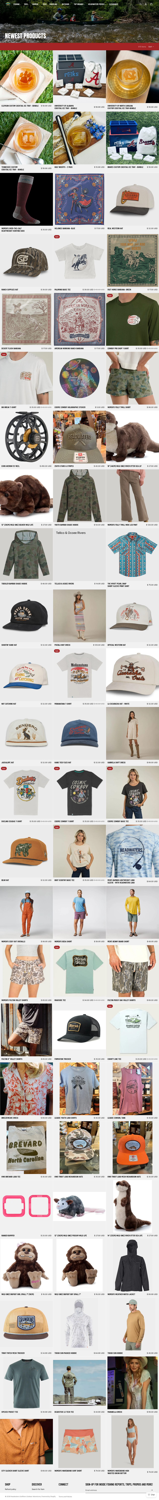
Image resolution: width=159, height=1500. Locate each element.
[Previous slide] (3, 912)
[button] (151, 46)
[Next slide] (49, 912)
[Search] (140, 4)
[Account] (146, 4)
